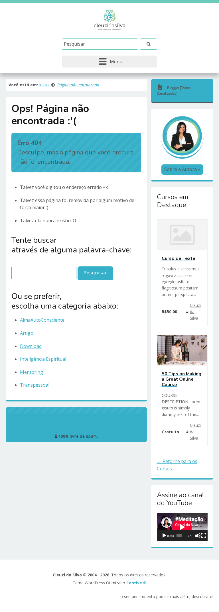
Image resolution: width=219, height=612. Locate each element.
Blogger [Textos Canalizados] (174, 90)
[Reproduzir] (164, 535)
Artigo (26, 333)
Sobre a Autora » (182, 169)
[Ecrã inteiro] (203, 535)
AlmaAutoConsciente (42, 320)
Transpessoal (34, 385)
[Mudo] (198, 535)
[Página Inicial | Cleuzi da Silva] (110, 19)
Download (31, 346)
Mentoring (31, 372)
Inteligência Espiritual (43, 359)
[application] (182, 527)
